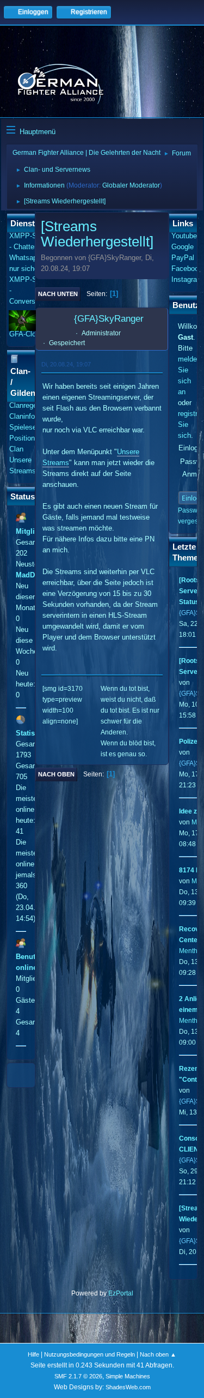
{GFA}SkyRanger (109, 319)
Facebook (186, 268)
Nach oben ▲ (158, 1354)
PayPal (182, 258)
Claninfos (24, 416)
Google (182, 247)
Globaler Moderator (131, 185)
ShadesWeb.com (128, 1387)
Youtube (184, 236)
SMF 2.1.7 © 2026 (78, 1376)
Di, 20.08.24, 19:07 (66, 364)
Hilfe (33, 1354)
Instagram (187, 279)
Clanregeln (25, 405)
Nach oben (56, 774)
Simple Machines (128, 1376)
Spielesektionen (34, 427)
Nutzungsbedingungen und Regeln (89, 1354)
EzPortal (120, 1293)
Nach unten (58, 294)
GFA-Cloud (26, 334)
